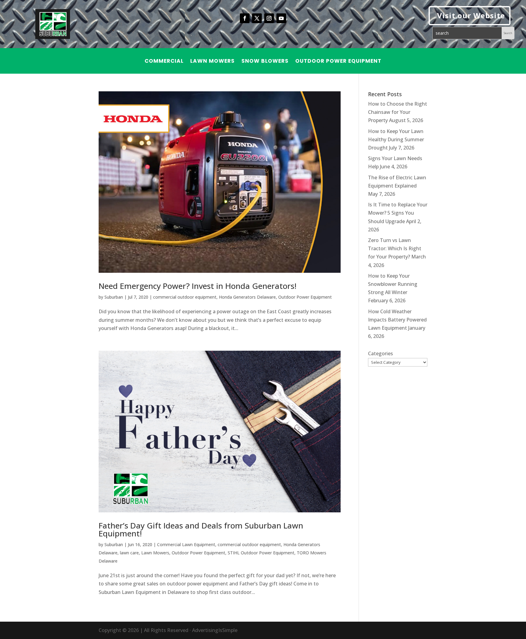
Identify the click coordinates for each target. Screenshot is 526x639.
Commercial (164, 62)
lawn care (129, 553)
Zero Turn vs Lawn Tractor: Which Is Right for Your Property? (394, 248)
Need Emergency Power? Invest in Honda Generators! (197, 285)
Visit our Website (471, 15)
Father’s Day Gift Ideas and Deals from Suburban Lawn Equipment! (201, 529)
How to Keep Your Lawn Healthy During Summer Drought (396, 139)
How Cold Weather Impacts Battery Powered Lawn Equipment (397, 319)
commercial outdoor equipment (184, 297)
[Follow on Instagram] (269, 18)
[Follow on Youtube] (281, 18)
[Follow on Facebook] (245, 18)
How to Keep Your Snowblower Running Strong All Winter (392, 284)
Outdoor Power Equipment (338, 62)
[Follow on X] (257, 18)
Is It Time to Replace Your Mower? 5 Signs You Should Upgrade (397, 212)
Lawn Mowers (212, 62)
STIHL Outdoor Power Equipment (261, 553)
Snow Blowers (265, 62)
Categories (380, 353)
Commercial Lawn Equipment (186, 544)
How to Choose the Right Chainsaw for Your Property (397, 112)
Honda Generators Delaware (247, 297)
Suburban (113, 297)
